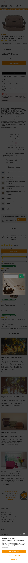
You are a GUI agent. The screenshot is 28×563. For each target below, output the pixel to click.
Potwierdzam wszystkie (14, 551)
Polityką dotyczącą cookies (12, 541)
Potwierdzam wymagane (14, 555)
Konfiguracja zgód (14, 559)
